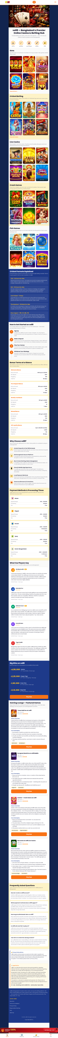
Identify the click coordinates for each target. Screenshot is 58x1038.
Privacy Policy (13, 1006)
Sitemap (12, 1012)
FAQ (11, 1010)
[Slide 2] (28, 25)
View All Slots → (14, 91)
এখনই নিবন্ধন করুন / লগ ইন (49, 1030)
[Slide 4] (33, 25)
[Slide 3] (30, 25)
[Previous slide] (12, 15)
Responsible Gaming (15, 1008)
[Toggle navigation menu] (55, 2)
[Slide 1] (25, 25)
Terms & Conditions (14, 1003)
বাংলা (34, 2)
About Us (12, 1001)
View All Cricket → (14, 137)
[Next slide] (46, 15)
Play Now (29, 697)
